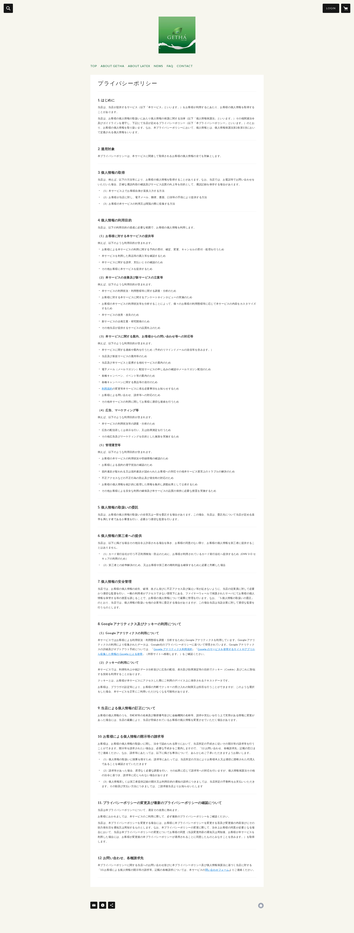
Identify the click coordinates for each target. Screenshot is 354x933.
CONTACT (185, 66)
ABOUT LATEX (139, 66)
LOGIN (331, 8)
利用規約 (107, 388)
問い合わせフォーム (217, 869)
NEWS (158, 66)
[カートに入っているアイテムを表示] (345, 8)
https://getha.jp (261, 905)
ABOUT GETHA (112, 66)
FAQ (170, 66)
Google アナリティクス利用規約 (173, 649)
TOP (93, 66)
